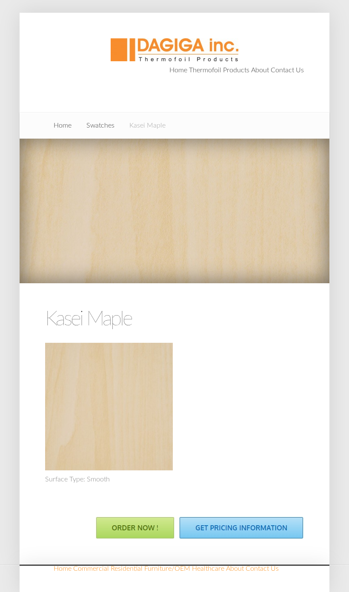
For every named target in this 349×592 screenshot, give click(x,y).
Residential (127, 568)
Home (178, 70)
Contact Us (287, 70)
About (260, 70)
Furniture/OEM (167, 568)
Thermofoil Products (219, 70)
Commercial (91, 568)
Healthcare (208, 568)
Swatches (100, 125)
